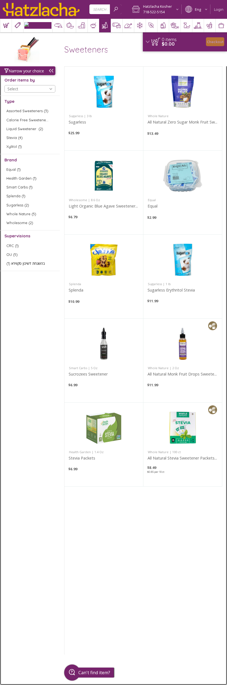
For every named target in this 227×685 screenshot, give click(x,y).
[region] (185, 41)
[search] (116, 9)
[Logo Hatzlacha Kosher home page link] (41, 9)
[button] (154, 9)
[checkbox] (29, 111)
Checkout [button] (215, 42)
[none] (104, 108)
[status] (169, 39)
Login (218, 9)
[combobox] (105, 9)
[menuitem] (6, 25)
